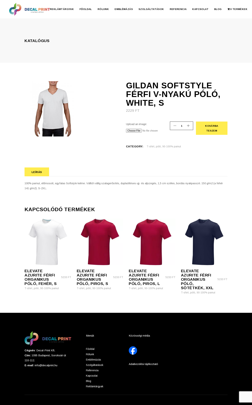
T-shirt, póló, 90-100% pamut (164, 146)
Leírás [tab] (37, 172)
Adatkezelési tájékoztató (143, 364)
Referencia (92, 370)
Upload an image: (136, 124)
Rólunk (90, 354)
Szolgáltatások (94, 365)
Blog (88, 381)
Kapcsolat (92, 375)
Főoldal (90, 348)
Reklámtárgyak (94, 386)
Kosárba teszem (211, 128)
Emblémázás (93, 359)
